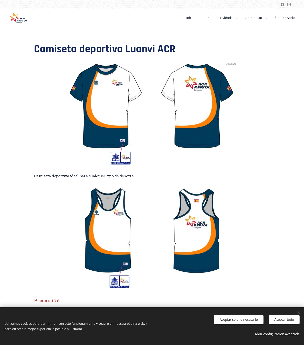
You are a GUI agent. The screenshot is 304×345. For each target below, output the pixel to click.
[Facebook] (282, 4)
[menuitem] (191, 18)
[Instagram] (289, 4)
